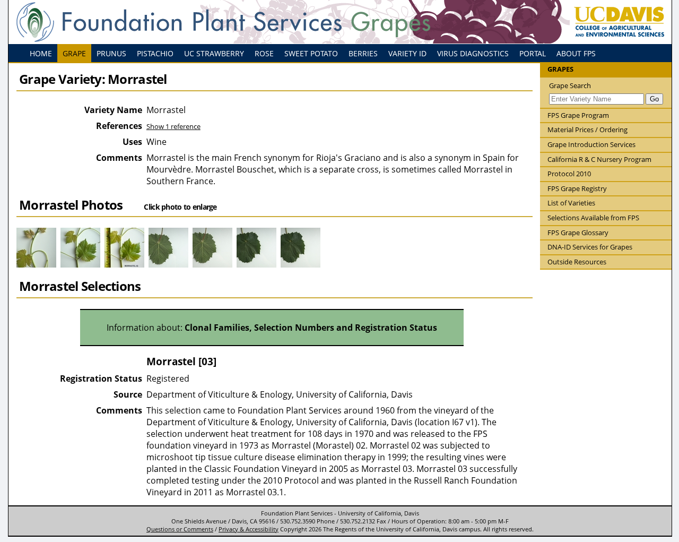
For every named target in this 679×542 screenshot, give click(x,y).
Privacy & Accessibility (248, 529)
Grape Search (570, 85)
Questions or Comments (179, 529)
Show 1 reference (173, 126)
